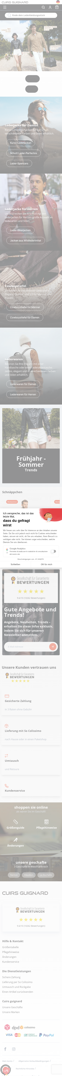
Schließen (15, 564)
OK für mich (46, 564)
